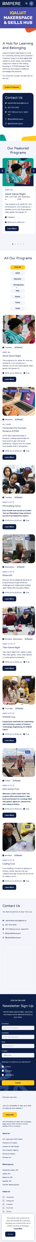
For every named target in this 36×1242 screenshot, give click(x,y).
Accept (10, 1234)
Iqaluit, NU (6, 1174)
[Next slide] (33, 170)
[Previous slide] (2, 170)
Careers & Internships (10, 1146)
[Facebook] (8, 1197)
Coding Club (8, 864)
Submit (18, 1083)
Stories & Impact (8, 1154)
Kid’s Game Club (10, 789)
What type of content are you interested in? (16, 1062)
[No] (32, 1227)
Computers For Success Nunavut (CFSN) (14, 429)
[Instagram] (8, 1201)
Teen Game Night (11, 647)
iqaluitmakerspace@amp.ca (18, 103)
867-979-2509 (13, 107)
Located (4, 1051)
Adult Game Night (11, 356)
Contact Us (6, 1157)
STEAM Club (8, 717)
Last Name (5, 1033)
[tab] (13, 244)
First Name (5, 1024)
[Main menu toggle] (31, 3)
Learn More (18, 1228)
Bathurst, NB (7, 1177)
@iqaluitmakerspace (15, 124)
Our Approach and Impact (12, 1139)
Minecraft (7, 575)
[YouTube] (7, 1208)
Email (3, 1042)
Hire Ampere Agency (10, 1150)
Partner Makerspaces (10, 1185)
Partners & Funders (9, 1143)
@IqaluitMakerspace (15, 119)
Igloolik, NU (7, 1181)
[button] (27, 3)
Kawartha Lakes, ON (10, 1170)
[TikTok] (6, 1211)
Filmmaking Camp (11, 506)
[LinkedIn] (7, 1204)
